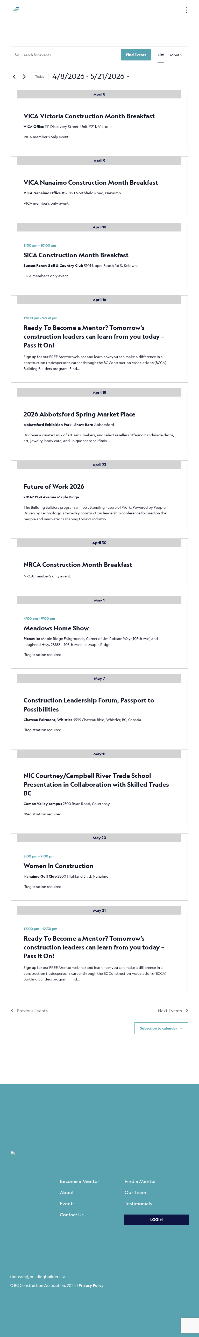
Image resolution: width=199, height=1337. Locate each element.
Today (39, 76)
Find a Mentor (140, 1181)
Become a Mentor (79, 1181)
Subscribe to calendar (158, 1028)
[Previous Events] (14, 76)
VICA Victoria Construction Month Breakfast (89, 116)
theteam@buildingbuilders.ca (37, 1276)
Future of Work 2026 (54, 486)
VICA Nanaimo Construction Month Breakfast (91, 182)
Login (156, 1219)
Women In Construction (59, 866)
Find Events (136, 54)
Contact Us (72, 1214)
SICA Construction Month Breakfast (76, 255)
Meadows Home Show (56, 628)
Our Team (135, 1192)
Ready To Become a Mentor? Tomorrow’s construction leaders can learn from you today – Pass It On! (94, 336)
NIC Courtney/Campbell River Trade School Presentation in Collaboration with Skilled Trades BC (96, 784)
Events (67, 1203)
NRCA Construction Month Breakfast (78, 564)
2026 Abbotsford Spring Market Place (80, 414)
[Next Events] (24, 76)
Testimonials (138, 1203)
